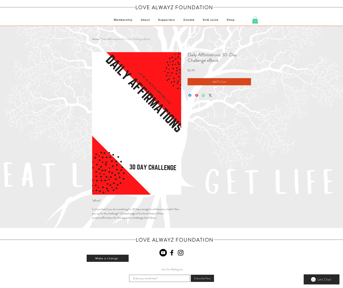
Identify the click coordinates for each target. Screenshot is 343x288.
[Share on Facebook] (190, 95)
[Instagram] (180, 252)
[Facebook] (172, 252)
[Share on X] (210, 95)
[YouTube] (163, 252)
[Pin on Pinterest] (197, 95)
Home (95, 39)
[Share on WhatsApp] (203, 95)
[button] (255, 20)
